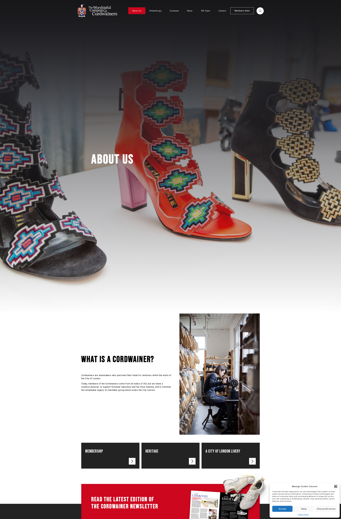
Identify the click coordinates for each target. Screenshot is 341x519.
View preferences (326, 509)
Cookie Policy (303, 515)
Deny (303, 509)
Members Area (242, 10)
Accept (282, 509)
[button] (335, 486)
